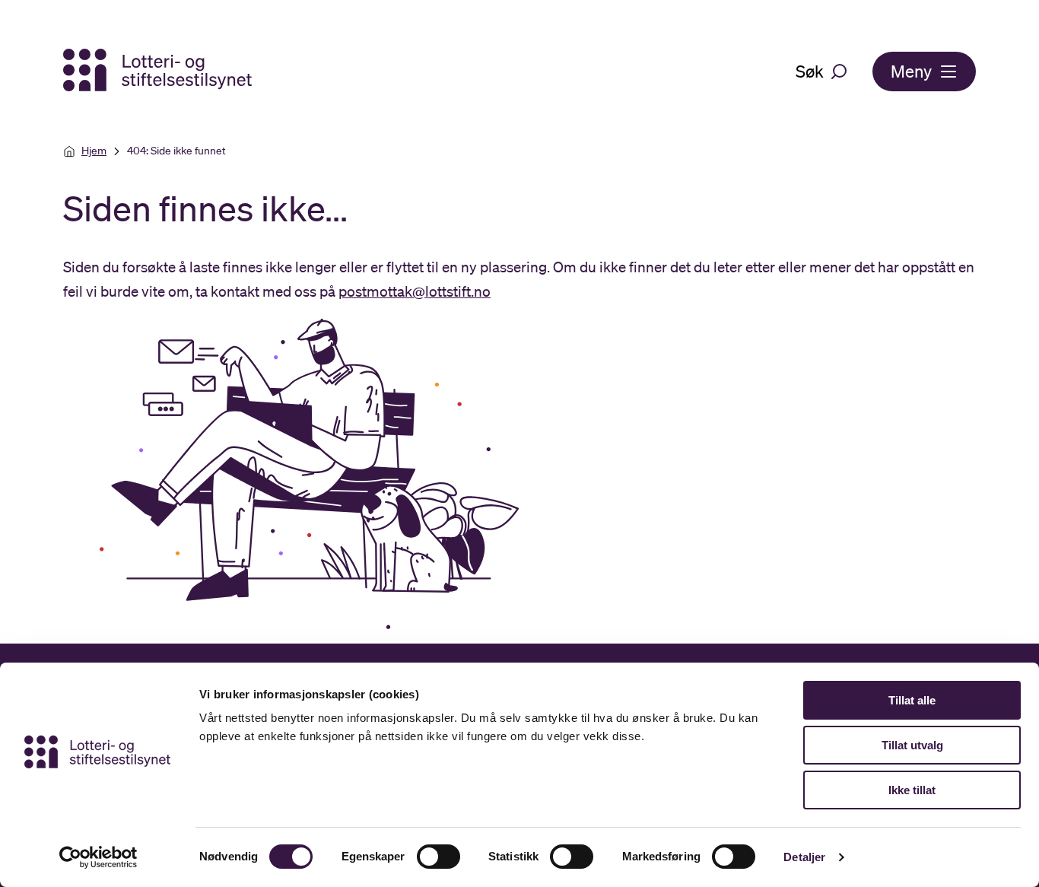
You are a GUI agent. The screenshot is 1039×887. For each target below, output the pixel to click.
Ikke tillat (912, 790)
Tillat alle (912, 700)
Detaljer (804, 856)
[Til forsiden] (159, 71)
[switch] (438, 856)
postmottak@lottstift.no (414, 291)
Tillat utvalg (912, 745)
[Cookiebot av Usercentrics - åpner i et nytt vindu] (98, 857)
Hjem (93, 150)
